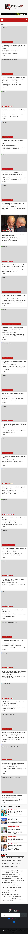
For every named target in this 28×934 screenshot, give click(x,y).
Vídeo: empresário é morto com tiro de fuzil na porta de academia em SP (13, 579)
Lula (4, 890)
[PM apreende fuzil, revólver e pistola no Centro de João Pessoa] (14, 446)
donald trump (6, 878)
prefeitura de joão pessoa (9, 894)
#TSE (3, 870)
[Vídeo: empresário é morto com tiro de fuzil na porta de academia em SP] (14, 568)
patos (15, 890)
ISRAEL (17, 885)
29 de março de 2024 (10, 396)
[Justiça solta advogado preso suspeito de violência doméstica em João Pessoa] (4, 838)
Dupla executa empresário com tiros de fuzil (12, 795)
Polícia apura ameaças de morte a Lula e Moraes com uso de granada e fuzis (13, 234)
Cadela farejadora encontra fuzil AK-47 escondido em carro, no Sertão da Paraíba (13, 702)
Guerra (12, 882)
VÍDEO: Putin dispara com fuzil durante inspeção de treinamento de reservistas (14, 549)
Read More (4, 55)
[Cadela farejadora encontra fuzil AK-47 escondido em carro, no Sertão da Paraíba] (14, 691)
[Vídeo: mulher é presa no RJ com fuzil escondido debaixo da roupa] (14, 599)
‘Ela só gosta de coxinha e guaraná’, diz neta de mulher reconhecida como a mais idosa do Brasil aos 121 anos (15, 831)
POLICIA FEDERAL (6, 892)
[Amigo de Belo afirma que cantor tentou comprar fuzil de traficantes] (14, 285)
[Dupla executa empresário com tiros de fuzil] (14, 785)
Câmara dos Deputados (6, 876)
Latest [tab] (4, 806)
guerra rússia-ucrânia (17, 882)
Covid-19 (18, 874)
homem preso (5, 885)
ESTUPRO (22, 880)
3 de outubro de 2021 (11, 766)
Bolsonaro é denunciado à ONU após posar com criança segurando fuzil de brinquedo (13, 763)
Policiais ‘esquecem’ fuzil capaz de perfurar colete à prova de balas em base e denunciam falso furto (14, 265)
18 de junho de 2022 (10, 643)
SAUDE (12, 896)
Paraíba (4, 106)
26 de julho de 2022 (10, 613)
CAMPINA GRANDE (11, 872)
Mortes (12, 890)
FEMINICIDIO (8, 882)
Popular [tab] (9, 806)
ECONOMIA (13, 878)
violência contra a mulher (8, 900)
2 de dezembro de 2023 (11, 429)
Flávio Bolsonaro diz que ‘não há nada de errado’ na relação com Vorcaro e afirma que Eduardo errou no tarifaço (15, 822)
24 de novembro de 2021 (11, 735)
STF (13, 898)
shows (10, 898)
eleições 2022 (6, 880)
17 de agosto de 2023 (10, 490)
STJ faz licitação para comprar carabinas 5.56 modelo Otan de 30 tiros (12, 641)
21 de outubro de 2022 (11, 551)
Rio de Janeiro (4, 896)
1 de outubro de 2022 (11, 582)
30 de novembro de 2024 (11, 298)
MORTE (7, 890)
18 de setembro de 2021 (11, 797)
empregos (18, 880)
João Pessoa (17, 887)
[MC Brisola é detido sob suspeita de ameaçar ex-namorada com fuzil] (14, 193)
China (18, 872)
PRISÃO (18, 894)
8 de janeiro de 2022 (10, 674)
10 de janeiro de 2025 (11, 237)
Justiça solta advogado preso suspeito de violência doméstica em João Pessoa (15, 839)
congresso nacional (5, 874)
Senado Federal (18, 896)
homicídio (13, 885)
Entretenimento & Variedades (8, 292)
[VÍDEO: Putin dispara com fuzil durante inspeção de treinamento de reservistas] (14, 538)
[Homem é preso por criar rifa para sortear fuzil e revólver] (14, 383)
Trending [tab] (17, 806)
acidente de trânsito (8, 870)
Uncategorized (5, 866)
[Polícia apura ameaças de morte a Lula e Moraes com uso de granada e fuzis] (14, 223)
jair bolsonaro (7, 887)
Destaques (20, 857)
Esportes (4, 514)
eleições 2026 (13, 880)
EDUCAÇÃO (19, 878)
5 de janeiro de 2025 (10, 268)
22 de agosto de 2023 (10, 459)
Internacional (5, 545)
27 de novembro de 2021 (11, 705)
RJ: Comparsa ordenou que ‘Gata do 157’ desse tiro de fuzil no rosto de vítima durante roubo (14, 671)
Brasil (3, 230)
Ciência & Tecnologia (11, 857)
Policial (4, 41)
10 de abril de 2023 (10, 521)
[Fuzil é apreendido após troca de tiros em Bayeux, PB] (14, 99)
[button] (2, 20)
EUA (3, 882)
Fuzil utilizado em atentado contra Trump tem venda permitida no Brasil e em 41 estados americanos (12, 329)
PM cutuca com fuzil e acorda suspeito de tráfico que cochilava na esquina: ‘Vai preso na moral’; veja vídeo (14, 425)
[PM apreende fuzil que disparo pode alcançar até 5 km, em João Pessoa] (14, 476)
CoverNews (20, 930)
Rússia (8, 896)
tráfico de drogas (22, 898)
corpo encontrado (12, 874)
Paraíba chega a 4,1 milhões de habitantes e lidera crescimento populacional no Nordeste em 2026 (15, 813)
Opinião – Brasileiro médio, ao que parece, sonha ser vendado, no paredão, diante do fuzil (13, 733)
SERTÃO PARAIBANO (5, 898)
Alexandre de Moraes (19, 870)
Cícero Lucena (15, 876)
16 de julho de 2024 (10, 332)
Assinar (23, 915)
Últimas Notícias (9, 41)
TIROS (16, 898)
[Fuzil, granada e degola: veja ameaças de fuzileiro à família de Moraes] (14, 351)
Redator (4, 237)
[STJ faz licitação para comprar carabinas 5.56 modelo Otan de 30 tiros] (14, 630)
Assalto (3, 872)
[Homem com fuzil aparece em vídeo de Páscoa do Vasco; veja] (14, 507)
